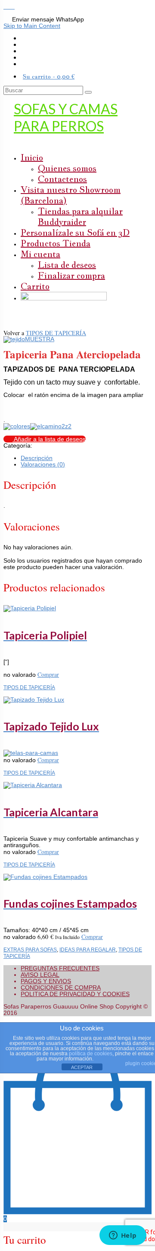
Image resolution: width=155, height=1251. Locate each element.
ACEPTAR (82, 1067)
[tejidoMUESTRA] (28, 339)
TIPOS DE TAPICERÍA (56, 333)
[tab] (86, 458)
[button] (6, 6)
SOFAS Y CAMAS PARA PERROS (66, 117)
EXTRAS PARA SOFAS (30, 949)
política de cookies (90, 1054)
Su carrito (48, 76)
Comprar (48, 674)
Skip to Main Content (31, 25)
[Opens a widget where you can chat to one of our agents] (122, 1236)
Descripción (37, 457)
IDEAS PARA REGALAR (87, 949)
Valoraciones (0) (43, 464)
